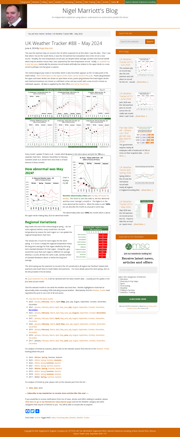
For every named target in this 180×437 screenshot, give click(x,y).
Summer (50, 360)
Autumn (57, 360)
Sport (122, 283)
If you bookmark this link (37, 279)
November (100, 307)
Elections (124, 279)
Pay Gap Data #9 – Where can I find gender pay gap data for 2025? (126, 134)
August (75, 307)
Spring (43, 360)
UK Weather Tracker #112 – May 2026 (125, 204)
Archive (38, 417)
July (70, 313)
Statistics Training (127, 292)
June (66, 307)
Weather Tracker (99, 290)
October (91, 307)
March (52, 301)
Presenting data (62, 417)
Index (53, 417)
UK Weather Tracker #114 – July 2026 (125, 62)
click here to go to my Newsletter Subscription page (48, 402)
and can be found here (80, 84)
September (83, 307)
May (61, 307)
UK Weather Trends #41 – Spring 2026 (126, 170)
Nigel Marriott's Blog (90, 10)
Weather (72, 417)
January (38, 301)
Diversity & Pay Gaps (129, 281)
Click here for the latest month (41, 299)
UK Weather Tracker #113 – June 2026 (125, 96)
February (45, 307)
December (33, 315)
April (57, 307)
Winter (38, 357)
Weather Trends (102, 349)
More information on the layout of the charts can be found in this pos (64, 76)
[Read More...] (142, 82)
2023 (36, 388)
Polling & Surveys (127, 290)
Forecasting (125, 286)
